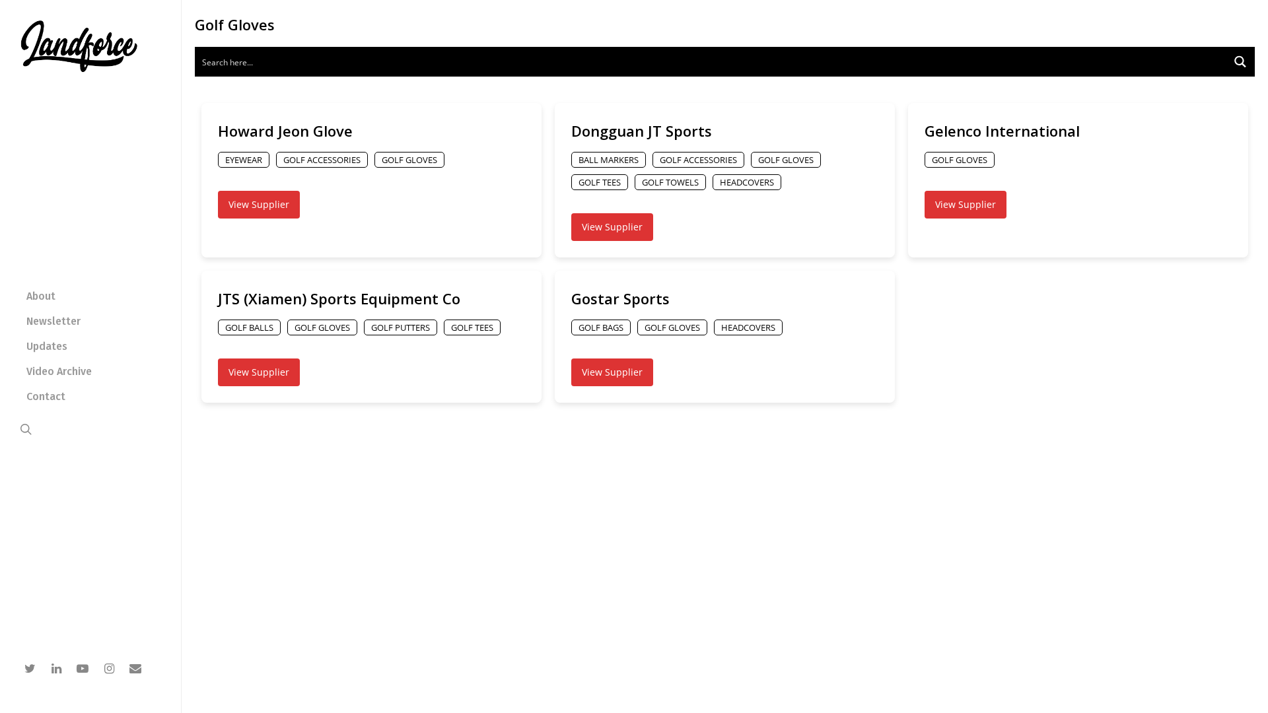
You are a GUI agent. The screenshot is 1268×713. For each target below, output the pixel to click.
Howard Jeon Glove (285, 131)
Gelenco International (1002, 131)
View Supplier (259, 204)
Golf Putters (400, 327)
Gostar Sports (620, 298)
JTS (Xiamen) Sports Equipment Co (339, 298)
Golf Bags (601, 327)
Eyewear (243, 160)
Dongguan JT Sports (641, 131)
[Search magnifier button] (1240, 62)
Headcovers (747, 182)
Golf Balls (249, 327)
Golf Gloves (409, 160)
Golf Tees (600, 182)
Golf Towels (670, 182)
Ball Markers (609, 160)
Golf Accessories (322, 160)
